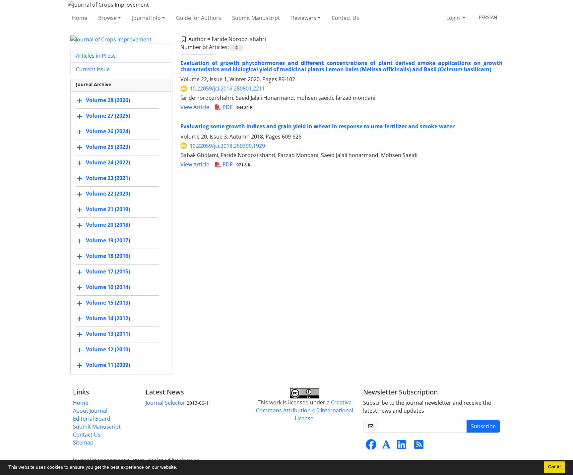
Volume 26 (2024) (108, 131)
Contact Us (345, 18)
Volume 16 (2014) (108, 287)
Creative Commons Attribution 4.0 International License (304, 410)
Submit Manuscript (256, 18)
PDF (237, 107)
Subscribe (483, 426)
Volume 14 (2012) (108, 318)
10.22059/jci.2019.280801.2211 (227, 88)
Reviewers (303, 18)
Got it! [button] (554, 467)
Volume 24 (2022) (108, 162)
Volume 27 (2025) (108, 116)
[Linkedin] (402, 446)
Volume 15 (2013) (108, 303)
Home (79, 18)
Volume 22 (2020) (108, 194)
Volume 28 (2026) (108, 100)
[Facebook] (371, 446)
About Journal (90, 410)
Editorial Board (91, 418)
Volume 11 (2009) (108, 365)
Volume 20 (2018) (108, 225)
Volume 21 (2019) (108, 209)
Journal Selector (165, 402)
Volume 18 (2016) (108, 256)
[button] (180, 468)
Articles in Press (96, 55)
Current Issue (93, 69)
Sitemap (83, 442)
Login (453, 18)
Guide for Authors (198, 18)
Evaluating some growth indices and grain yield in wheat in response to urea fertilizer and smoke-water (317, 126)
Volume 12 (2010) (108, 349)
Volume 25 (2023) (108, 147)
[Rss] (419, 446)
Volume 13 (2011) (108, 334)
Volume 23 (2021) (108, 178)
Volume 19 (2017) (108, 240)
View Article (194, 107)
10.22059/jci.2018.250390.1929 (227, 145)
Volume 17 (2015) (108, 271)
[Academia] (386, 446)
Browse (107, 18)
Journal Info (146, 18)
